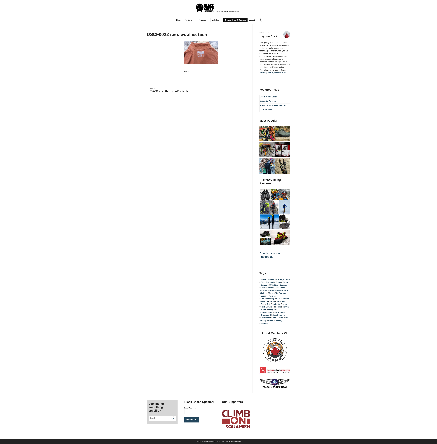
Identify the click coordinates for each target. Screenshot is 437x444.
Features (202, 20)
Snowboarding (278, 315)
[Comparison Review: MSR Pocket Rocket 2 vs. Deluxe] (282, 150)
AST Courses (266, 110)
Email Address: (190, 408)
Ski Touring (280, 312)
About (252, 20)
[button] (265, 194)
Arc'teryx (280, 280)
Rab (268, 304)
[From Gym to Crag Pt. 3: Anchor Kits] (282, 166)
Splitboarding (277, 318)
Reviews (188, 20)
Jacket (272, 293)
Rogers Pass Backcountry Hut (273, 105)
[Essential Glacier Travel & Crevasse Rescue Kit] (267, 150)
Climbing (274, 285)
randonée (276, 304)
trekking (278, 321)
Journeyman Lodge (268, 97)
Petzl (263, 304)
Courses (283, 285)
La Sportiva (281, 293)
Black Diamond (267, 282)
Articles (215, 20)
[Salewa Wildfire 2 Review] (282, 134)
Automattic (237, 441)
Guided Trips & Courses (235, 20)
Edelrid (270, 288)
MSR (278, 299)
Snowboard (266, 315)
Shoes (263, 310)
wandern (264, 323)
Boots (278, 282)
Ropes (278, 307)
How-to (280, 290)
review (284, 304)
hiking (273, 290)
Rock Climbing (267, 307)
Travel (270, 321)
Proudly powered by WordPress (207, 441)
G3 (276, 288)
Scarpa (286, 307)
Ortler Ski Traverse (268, 101)
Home (178, 20)
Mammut (264, 296)
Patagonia (281, 301)
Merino (273, 296)
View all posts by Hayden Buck (272, 73)
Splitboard (265, 318)
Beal (288, 280)
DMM (263, 288)
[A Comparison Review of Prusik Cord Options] (267, 134)
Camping (265, 285)
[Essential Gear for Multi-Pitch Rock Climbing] (267, 166)
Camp (285, 282)
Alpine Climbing (267, 280)
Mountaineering (267, 299)
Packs (272, 301)
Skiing (270, 310)
